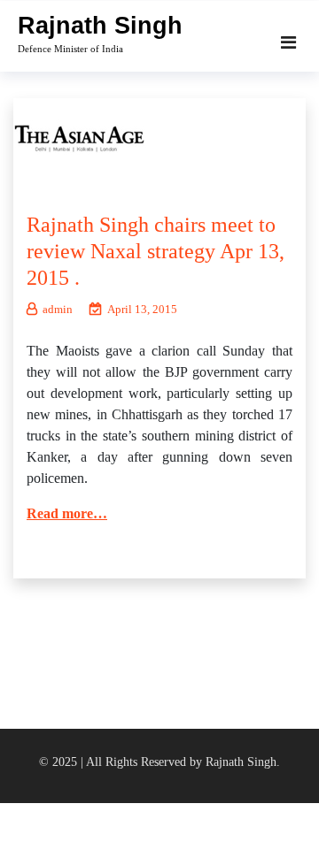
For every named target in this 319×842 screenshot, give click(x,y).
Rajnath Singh (100, 25)
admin (58, 309)
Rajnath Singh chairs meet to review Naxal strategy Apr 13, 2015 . (155, 251)
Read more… (67, 513)
